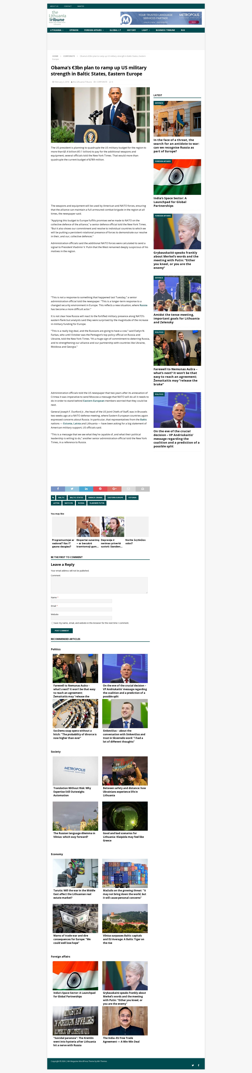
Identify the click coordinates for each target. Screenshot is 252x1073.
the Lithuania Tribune (82, 82)
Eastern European (93, 400)
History (131, 30)
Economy (57, 854)
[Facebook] (198, 1065)
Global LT (115, 30)
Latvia (77, 423)
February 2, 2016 (62, 82)
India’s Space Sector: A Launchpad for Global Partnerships (170, 202)
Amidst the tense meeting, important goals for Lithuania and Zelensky (177, 318)
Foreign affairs (93, 30)
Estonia (67, 423)
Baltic (143, 419)
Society (56, 751)
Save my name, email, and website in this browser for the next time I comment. (91, 623)
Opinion (73, 30)
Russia (143, 305)
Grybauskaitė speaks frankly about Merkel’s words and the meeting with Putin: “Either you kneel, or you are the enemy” (176, 260)
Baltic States (76, 497)
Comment (55, 575)
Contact (68, 6)
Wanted (80, 6)
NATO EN (69, 503)
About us (54, 6)
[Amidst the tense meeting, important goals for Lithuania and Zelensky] (177, 293)
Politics (56, 649)
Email (54, 606)
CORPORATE (102, 82)
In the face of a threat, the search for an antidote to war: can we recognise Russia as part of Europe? (176, 145)
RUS (183, 30)
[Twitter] (192, 1065)
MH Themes (102, 1061)
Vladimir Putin (97, 503)
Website (54, 614)
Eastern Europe (115, 497)
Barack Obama (95, 497)
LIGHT (145, 30)
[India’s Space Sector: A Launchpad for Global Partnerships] (177, 177)
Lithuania (55, 30)
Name (54, 597)
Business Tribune (165, 30)
